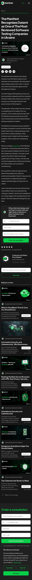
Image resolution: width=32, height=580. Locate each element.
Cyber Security (5, 67)
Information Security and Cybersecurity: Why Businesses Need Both (14, 344)
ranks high (16, 146)
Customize (9, 568)
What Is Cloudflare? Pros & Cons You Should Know (14, 308)
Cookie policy (17, 562)
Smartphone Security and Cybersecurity (11, 412)
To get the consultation (16, 240)
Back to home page (11, 495)
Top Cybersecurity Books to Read (15, 481)
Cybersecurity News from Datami (19, 256)
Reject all (23, 568)
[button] (6, 221)
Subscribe (16, 275)
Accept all (16, 573)
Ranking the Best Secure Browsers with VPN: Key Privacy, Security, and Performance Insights (15, 379)
